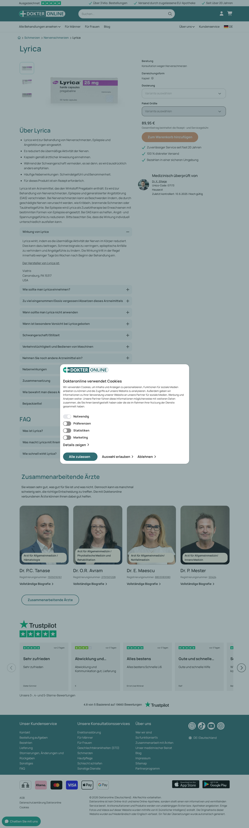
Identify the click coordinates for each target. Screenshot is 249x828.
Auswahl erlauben (116, 456)
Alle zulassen (79, 456)
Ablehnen (145, 456)
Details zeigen (74, 445)
